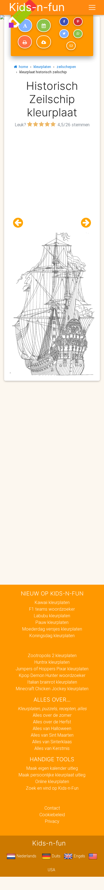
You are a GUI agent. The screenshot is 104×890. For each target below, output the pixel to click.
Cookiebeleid (52, 814)
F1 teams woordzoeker (52, 609)
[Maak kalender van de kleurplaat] (44, 25)
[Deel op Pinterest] (78, 21)
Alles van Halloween (52, 728)
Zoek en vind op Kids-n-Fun (52, 788)
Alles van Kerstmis (52, 748)
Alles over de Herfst (52, 721)
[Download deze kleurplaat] (43, 42)
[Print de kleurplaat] (25, 42)
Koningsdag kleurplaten (52, 635)
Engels (79, 856)
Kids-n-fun (37, 7)
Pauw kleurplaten (52, 622)
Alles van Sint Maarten (52, 735)
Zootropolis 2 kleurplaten (52, 655)
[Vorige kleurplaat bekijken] (20, 223)
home (22, 66)
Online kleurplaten (52, 781)
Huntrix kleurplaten (52, 662)
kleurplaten (42, 66)
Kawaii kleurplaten (52, 602)
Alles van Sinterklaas (52, 741)
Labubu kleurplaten (52, 615)
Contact (52, 808)
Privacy (52, 821)
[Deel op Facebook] (64, 21)
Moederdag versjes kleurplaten (52, 629)
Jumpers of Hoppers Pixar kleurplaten (52, 668)
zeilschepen (66, 66)
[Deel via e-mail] (71, 45)
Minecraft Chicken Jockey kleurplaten (52, 688)
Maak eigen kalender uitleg (52, 768)
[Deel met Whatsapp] (78, 33)
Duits (55, 856)
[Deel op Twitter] (64, 33)
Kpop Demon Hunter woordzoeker (52, 675)
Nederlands (26, 856)
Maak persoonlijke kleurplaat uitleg (52, 775)
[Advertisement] (52, 181)
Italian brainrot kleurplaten (52, 682)
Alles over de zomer (52, 715)
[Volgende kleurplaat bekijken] (84, 223)
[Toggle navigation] (92, 7)
